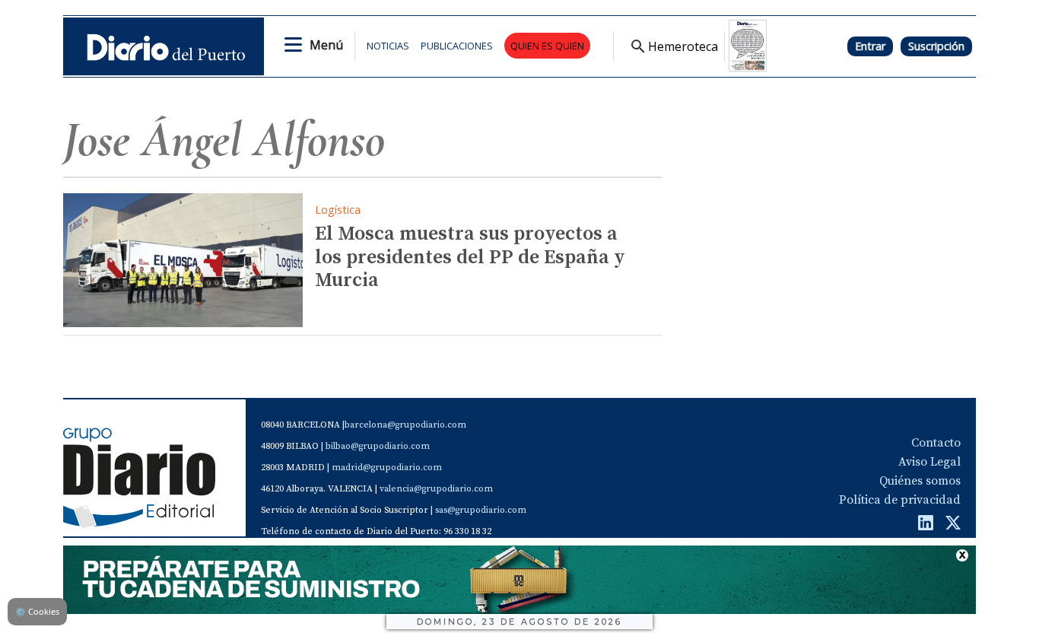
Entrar (870, 46)
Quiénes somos (920, 480)
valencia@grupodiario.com (436, 489)
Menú (326, 45)
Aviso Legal (929, 461)
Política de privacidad (900, 499)
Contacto (936, 442)
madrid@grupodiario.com (387, 467)
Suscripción (936, 46)
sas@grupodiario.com (480, 510)
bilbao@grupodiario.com (378, 446)
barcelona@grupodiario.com (405, 425)
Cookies (37, 611)
